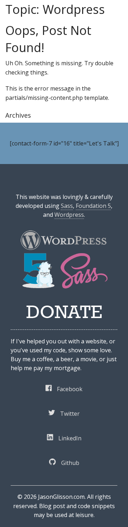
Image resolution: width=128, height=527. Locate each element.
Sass (67, 206)
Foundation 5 (93, 206)
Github (70, 463)
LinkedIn (69, 438)
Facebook (69, 389)
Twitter (70, 414)
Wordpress (69, 215)
